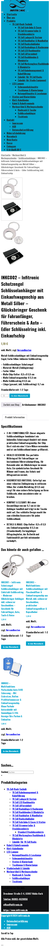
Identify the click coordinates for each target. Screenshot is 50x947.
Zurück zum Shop (11, 404)
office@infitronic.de (12, 904)
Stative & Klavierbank (22, 861)
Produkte (11, 21)
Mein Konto (12, 139)
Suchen (4, 772)
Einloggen (11, 146)
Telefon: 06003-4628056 (15, 899)
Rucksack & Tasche (27, 110)
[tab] (15, 417)
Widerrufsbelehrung (16, 133)
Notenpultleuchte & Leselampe (32, 93)
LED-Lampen (18, 83)
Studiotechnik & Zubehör (18, 868)
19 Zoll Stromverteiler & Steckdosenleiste (29, 32)
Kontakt (10, 120)
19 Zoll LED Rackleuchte (29, 50)
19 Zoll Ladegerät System (30, 37)
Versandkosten (24, 350)
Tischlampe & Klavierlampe (30, 90)
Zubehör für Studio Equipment (32, 80)
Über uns (11, 17)
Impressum (17, 123)
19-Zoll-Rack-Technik (22, 24)
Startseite (12, 14)
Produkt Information (15, 417)
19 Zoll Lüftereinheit (27, 54)
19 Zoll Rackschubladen (29, 44)
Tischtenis (23, 116)
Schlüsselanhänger (27, 113)
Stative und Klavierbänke (24, 96)
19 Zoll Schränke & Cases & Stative (28, 822)
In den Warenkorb (19, 396)
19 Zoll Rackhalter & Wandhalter (33, 40)
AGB (14, 126)
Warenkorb (12, 136)
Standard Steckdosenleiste (31, 832)
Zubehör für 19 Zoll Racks (30, 77)
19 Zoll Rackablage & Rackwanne (33, 47)
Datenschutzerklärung (22, 129)
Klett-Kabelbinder (20, 100)
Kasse (9, 143)
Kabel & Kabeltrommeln (23, 103)
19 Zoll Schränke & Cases (30, 27)
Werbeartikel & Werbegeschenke (27, 106)
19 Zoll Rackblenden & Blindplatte (28, 59)
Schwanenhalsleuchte (28, 87)
